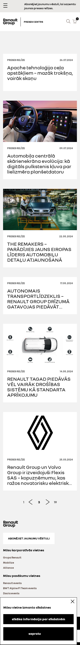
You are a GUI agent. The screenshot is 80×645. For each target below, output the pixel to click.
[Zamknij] (70, 601)
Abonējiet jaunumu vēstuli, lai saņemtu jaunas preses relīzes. (50, 6)
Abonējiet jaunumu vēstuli (29, 538)
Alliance (8, 567)
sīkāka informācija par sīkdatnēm (38, 619)
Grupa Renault (12, 557)
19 (55, 502)
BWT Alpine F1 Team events (20, 588)
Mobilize (8, 562)
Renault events (12, 583)
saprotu (35, 633)
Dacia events (11, 593)
